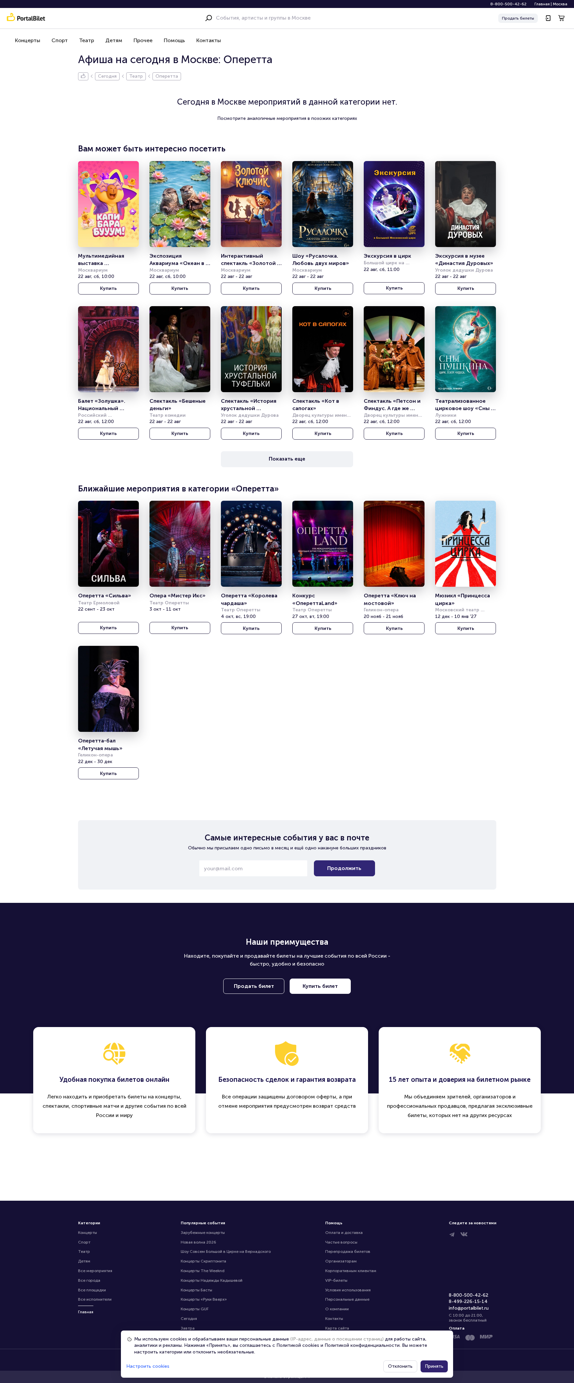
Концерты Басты (196, 1290)
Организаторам (341, 1261)
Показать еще (287, 459)
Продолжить (344, 868)
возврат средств (334, 1106)
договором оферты (311, 1096)
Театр (86, 40)
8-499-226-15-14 (468, 1301)
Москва (560, 4)
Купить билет (320, 986)
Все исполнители (95, 1299)
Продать (518, 18)
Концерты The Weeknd (203, 1270)
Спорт (59, 40)
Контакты (208, 40)
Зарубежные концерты (203, 1232)
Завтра (188, 1328)
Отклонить (400, 1366)
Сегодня (189, 1318)
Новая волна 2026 (198, 1242)
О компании (337, 1309)
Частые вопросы (341, 1242)
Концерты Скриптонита (203, 1261)
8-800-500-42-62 (508, 4)
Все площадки (92, 1290)
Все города (89, 1280)
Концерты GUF (195, 1309)
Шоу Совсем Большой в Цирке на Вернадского (226, 1251)
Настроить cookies (147, 1366)
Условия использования (348, 1290)
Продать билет (254, 986)
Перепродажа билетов (347, 1251)
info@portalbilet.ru (469, 1308)
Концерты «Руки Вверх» (204, 1299)
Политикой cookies (297, 1345)
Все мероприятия (95, 1270)
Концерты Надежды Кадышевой (211, 1280)
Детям (113, 40)
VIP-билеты (336, 1280)
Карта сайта (337, 1328)
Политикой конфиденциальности (362, 1345)
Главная (542, 4)
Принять (434, 1366)
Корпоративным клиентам (350, 1270)
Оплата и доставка (344, 1232)
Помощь (174, 40)
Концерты (27, 40)
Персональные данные (347, 1299)
